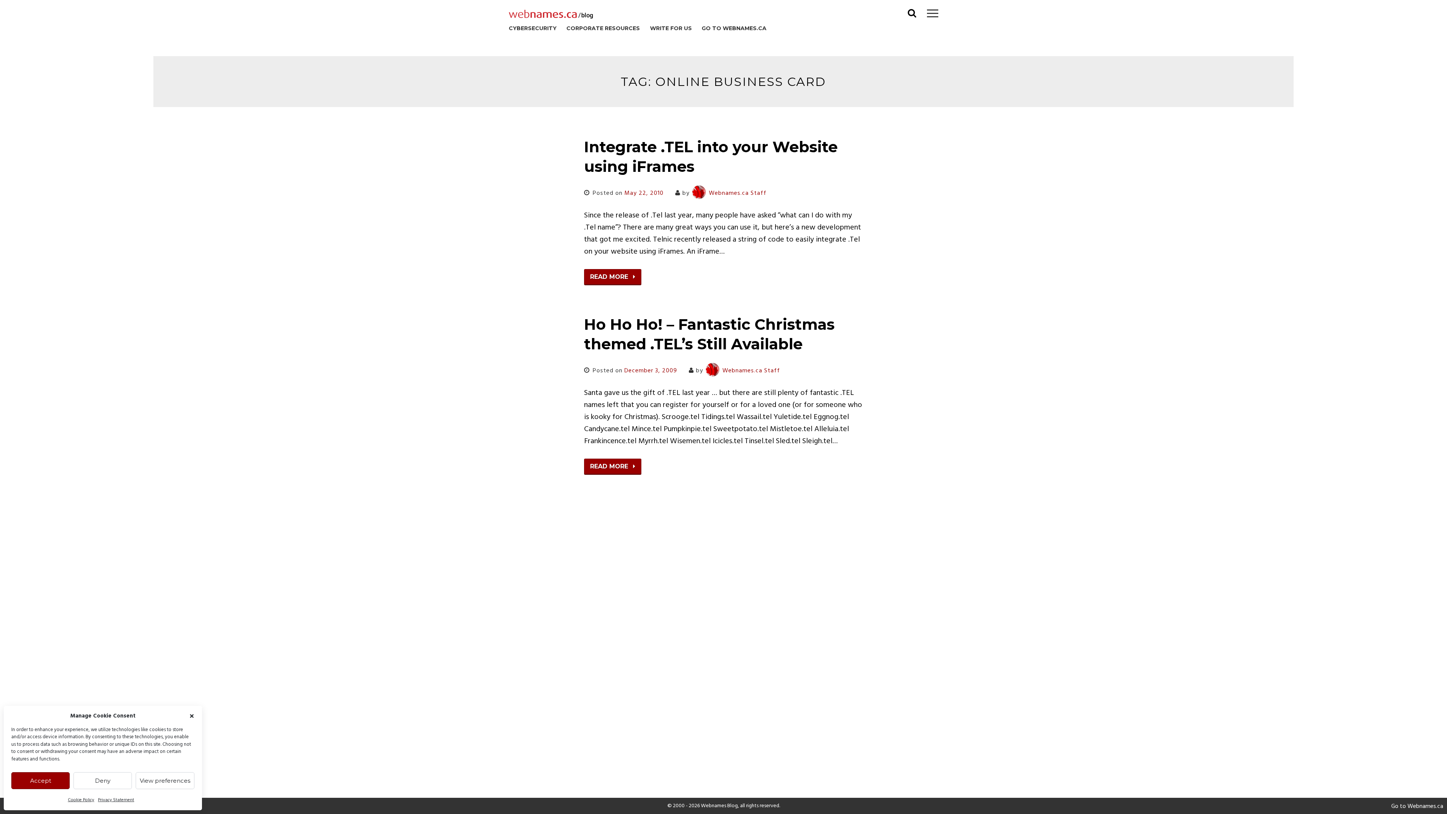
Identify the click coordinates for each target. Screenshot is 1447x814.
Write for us (671, 28)
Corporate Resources (603, 28)
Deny (102, 780)
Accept (40, 780)
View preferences (165, 780)
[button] (191, 716)
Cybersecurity (533, 28)
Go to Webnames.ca (734, 28)
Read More (610, 276)
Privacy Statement (116, 800)
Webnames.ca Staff (737, 193)
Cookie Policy (81, 800)
